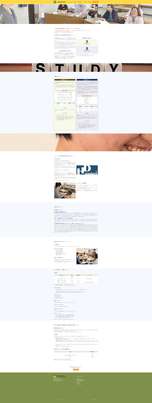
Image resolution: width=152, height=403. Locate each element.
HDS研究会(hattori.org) (67, 180)
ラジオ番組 (78, 381)
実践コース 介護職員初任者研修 (81, 380)
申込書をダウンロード (59, 290)
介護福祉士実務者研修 (80, 379)
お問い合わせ (78, 383)
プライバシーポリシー (80, 384)
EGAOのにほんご (79, 378)
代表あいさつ (78, 382)
